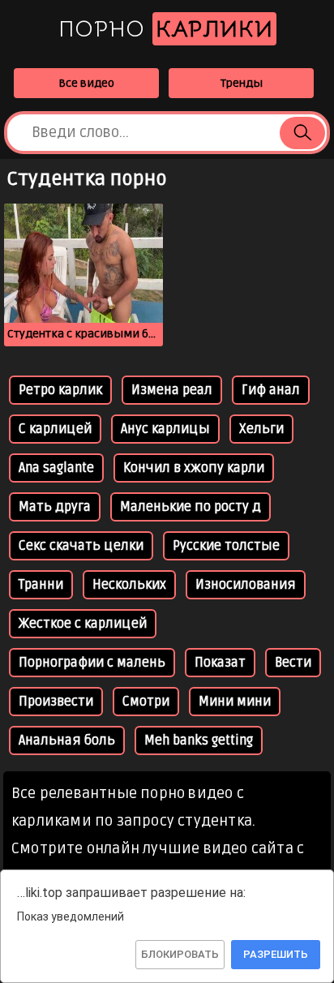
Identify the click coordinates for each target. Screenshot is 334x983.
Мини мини (235, 701)
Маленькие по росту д (190, 507)
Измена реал (171, 390)
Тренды (242, 83)
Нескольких (129, 585)
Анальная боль (67, 740)
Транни (41, 585)
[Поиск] (302, 133)
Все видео (86, 83)
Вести (293, 663)
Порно (165, 29)
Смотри (145, 701)
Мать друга (55, 507)
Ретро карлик (60, 390)
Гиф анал (271, 390)
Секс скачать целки (81, 546)
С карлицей (55, 429)
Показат (220, 663)
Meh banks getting (198, 740)
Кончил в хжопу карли (193, 468)
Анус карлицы (165, 429)
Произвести (56, 701)
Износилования (245, 585)
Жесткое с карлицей (83, 624)
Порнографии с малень (92, 663)
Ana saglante (56, 468)
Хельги (261, 429)
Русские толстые (226, 546)
